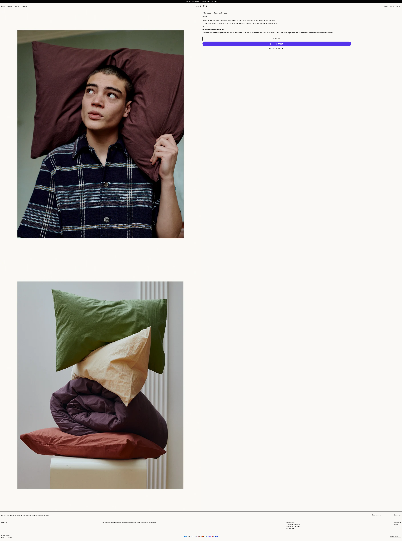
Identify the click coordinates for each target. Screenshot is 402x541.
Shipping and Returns (293, 526)
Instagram (397, 522)
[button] (398, 6)
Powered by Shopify (6, 537)
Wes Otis (4, 522)
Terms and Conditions (293, 524)
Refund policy (290, 528)
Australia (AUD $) (394, 536)
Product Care (290, 522)
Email (396, 524)
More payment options (276, 48)
